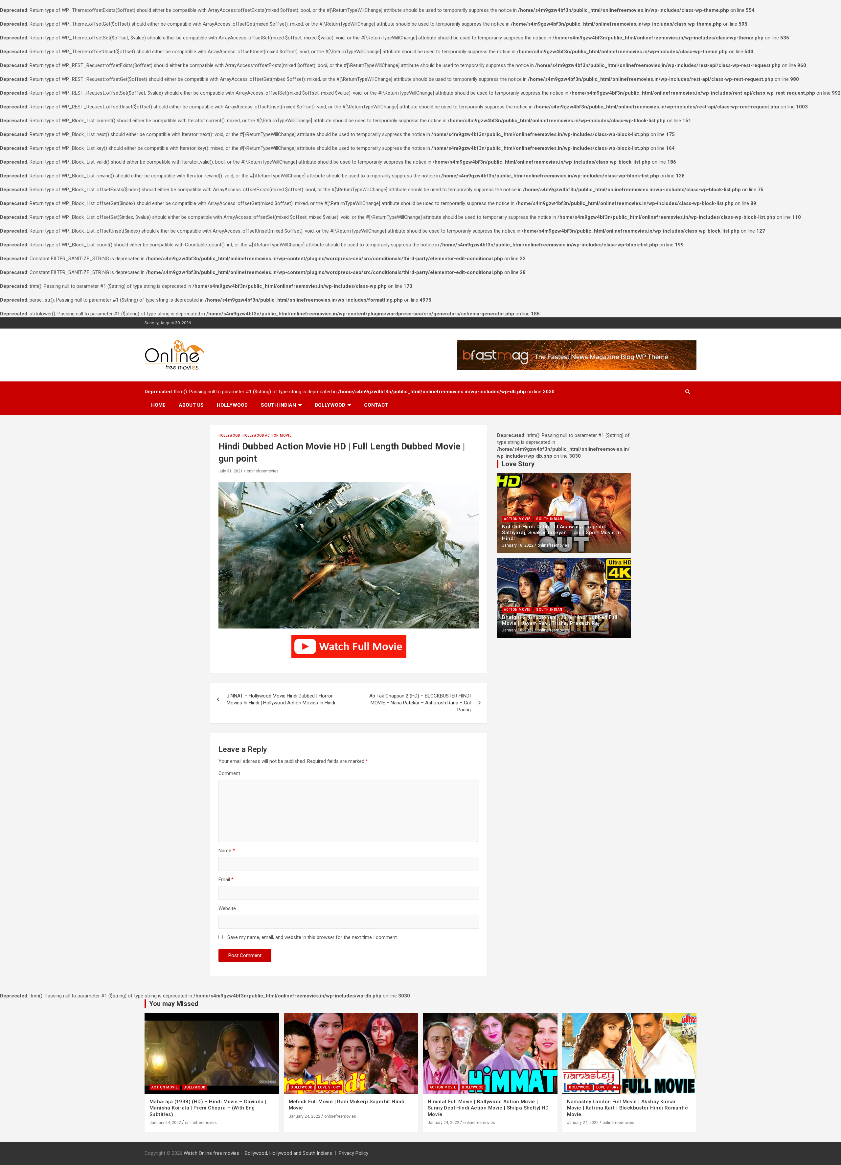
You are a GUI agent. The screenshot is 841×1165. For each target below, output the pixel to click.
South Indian (278, 405)
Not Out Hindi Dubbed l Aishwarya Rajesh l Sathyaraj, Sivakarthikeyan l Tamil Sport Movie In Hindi (561, 532)
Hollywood (232, 405)
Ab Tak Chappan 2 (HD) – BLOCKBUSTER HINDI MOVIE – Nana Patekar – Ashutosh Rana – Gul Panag (420, 703)
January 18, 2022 (518, 545)
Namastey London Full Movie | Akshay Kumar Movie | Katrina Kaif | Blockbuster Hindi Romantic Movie (627, 1108)
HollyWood (229, 435)
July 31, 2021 (230, 471)
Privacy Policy (353, 1153)
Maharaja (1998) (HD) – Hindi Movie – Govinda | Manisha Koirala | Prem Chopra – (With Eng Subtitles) (207, 1108)
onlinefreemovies (263, 471)
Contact (376, 405)
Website (227, 908)
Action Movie (517, 519)
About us (191, 405)
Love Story (329, 1087)
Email (226, 879)
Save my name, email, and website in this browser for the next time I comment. (312, 937)
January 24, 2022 (165, 1122)
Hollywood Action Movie (267, 435)
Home (158, 405)
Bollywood (330, 405)
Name (226, 851)
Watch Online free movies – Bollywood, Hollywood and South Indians (258, 1153)
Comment (229, 773)
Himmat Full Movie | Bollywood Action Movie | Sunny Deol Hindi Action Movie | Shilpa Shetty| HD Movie (488, 1108)
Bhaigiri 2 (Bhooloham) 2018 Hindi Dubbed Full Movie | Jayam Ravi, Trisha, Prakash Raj (559, 620)
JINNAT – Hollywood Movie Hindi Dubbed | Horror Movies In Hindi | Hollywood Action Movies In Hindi (281, 699)
